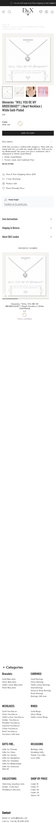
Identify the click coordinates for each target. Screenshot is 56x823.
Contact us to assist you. (15, 204)
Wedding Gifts (37, 752)
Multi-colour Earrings (40, 685)
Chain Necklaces (10, 728)
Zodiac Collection (10, 787)
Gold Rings (36, 711)
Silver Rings (36, 714)
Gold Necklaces (9, 711)
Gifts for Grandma (10, 761)
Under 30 (35, 792)
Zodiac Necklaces (10, 720)
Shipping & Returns (11, 228)
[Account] (46, 11)
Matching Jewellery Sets (13, 784)
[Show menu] (3, 11)
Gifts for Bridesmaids (11, 764)
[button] (9, 11)
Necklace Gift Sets (11, 734)
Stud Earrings (37, 688)
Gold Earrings (37, 679)
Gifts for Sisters (9, 755)
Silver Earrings (37, 682)
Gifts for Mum (8, 752)
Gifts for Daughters (11, 758)
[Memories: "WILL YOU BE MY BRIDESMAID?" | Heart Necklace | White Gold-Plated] (25, 275)
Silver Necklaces (10, 714)
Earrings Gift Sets (39, 696)
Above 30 (35, 795)
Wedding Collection (11, 790)
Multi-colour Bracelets (12, 685)
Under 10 (34, 784)
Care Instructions (10, 219)
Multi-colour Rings (39, 717)
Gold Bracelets (9, 679)
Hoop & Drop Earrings (41, 690)
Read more (8, 164)
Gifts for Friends (9, 749)
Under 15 (34, 787)
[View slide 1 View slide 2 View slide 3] (25, 275)
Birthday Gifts (37, 749)
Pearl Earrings (37, 693)
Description (7, 142)
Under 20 (35, 790)
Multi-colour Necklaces (13, 717)
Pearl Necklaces (9, 731)
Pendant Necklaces (11, 723)
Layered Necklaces (11, 726)
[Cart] (52, 11)
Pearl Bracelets (9, 688)
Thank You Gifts (38, 755)
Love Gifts (35, 758)
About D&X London (10, 236)
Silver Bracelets (9, 682)
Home (4, 25)
